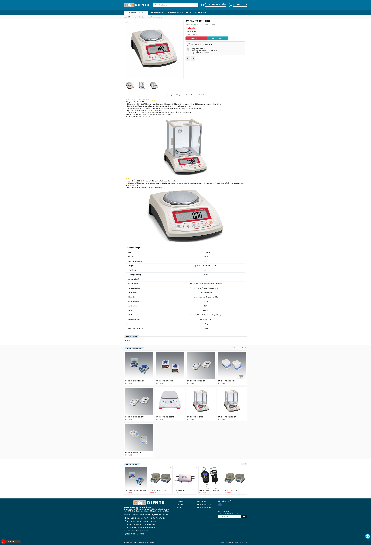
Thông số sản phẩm (182, 95)
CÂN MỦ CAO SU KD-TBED (158, 491)
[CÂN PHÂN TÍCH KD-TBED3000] (139, 365)
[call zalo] (367, 536)
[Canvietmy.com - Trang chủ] (136, 5)
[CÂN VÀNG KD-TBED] (235, 478)
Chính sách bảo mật (227, 542)
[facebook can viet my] (220, 504)
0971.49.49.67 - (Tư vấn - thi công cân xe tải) (141, 527)
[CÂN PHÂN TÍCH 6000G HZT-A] (139, 401)
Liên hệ (179, 507)
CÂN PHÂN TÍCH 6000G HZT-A (134, 417)
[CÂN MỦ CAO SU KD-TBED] (161, 478)
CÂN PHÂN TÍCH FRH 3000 (164, 381)
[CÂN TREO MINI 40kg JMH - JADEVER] (210, 478)
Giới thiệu (169, 95)
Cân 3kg (129, 341)
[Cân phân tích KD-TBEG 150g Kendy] (136, 478)
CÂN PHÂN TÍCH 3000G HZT (155, 17)
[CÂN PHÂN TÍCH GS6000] (139, 437)
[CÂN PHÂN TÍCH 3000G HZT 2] (141, 85)
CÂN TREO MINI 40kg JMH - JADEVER (210, 491)
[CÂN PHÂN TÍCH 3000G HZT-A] (201, 365)
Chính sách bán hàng (204, 504)
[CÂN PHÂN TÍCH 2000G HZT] (232, 401)
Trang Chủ (127, 17)
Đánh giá (202, 95)
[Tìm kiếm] (196, 5)
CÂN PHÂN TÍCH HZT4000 (195, 417)
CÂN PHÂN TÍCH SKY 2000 (226, 381)
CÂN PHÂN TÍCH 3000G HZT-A (196, 381)
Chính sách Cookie (241, 542)
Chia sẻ (193, 95)
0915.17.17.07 (217, 38)
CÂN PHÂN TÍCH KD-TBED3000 (134, 381)
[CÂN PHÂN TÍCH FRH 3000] (170, 365)
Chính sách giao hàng (204, 507)
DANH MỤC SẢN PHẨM (136, 13)
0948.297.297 (196, 38)
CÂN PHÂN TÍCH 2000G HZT (227, 417)
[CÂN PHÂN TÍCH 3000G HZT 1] (153, 49)
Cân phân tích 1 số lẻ (138, 17)
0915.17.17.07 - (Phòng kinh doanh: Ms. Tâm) (141, 521)
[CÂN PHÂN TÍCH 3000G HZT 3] (153, 85)
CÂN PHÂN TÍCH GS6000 (133, 453)
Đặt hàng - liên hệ (191, 34)
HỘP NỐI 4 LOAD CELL (181, 491)
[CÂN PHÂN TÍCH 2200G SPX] (170, 401)
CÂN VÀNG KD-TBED (230, 491)
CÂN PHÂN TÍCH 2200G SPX (165, 417)
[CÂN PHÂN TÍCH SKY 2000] (232, 365)
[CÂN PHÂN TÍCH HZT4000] (201, 401)
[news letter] (244, 516)
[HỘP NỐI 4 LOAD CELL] (185, 478)
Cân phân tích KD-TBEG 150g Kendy (135, 491)
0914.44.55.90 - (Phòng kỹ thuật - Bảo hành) (141, 524)
